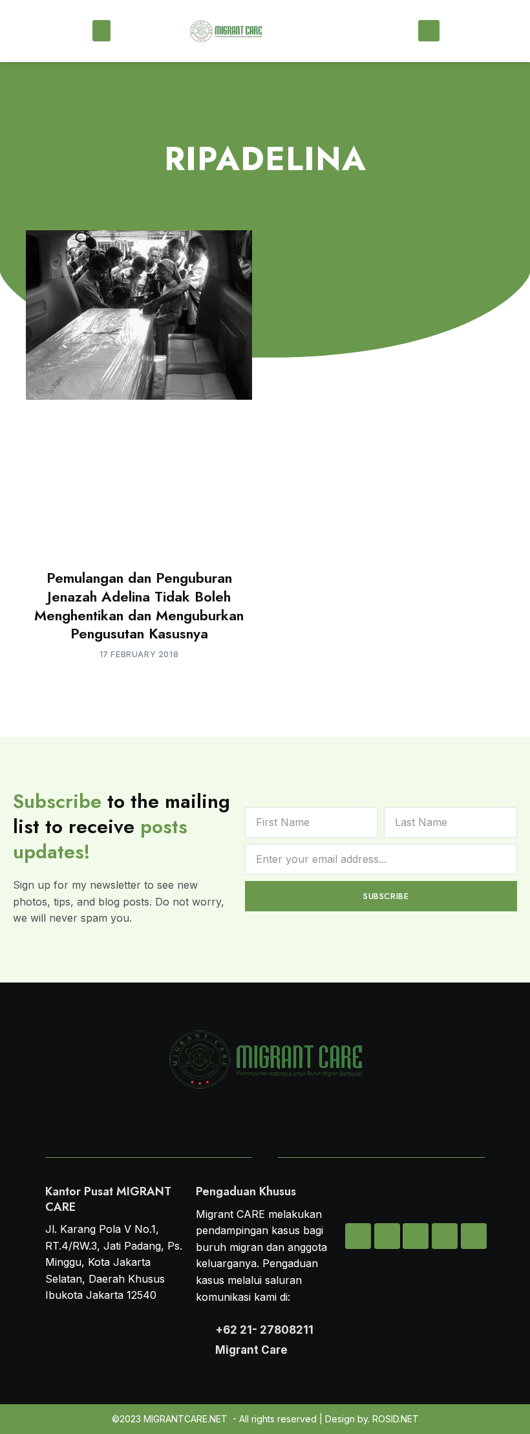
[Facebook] (445, 1236)
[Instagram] (416, 1236)
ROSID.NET (395, 1418)
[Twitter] (387, 1236)
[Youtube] (474, 1236)
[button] (101, 30)
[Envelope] (358, 1236)
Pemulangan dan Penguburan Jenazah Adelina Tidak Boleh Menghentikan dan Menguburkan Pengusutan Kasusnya (139, 605)
